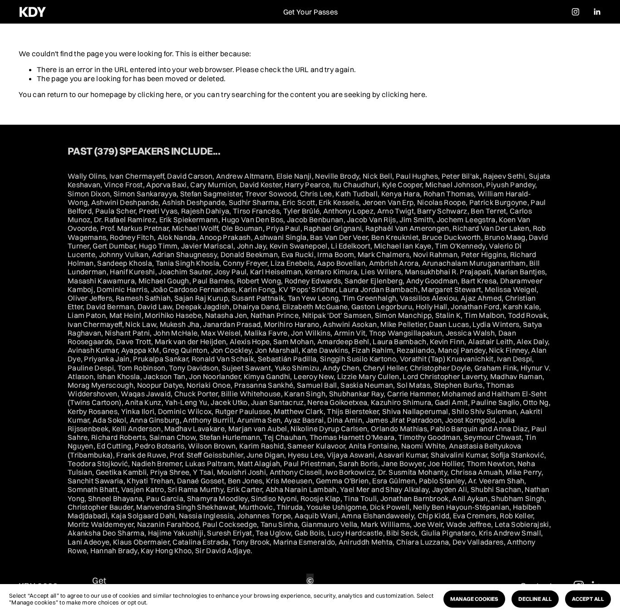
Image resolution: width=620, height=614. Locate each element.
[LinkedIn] (596, 11)
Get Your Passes (310, 11)
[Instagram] (575, 11)
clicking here (159, 94)
